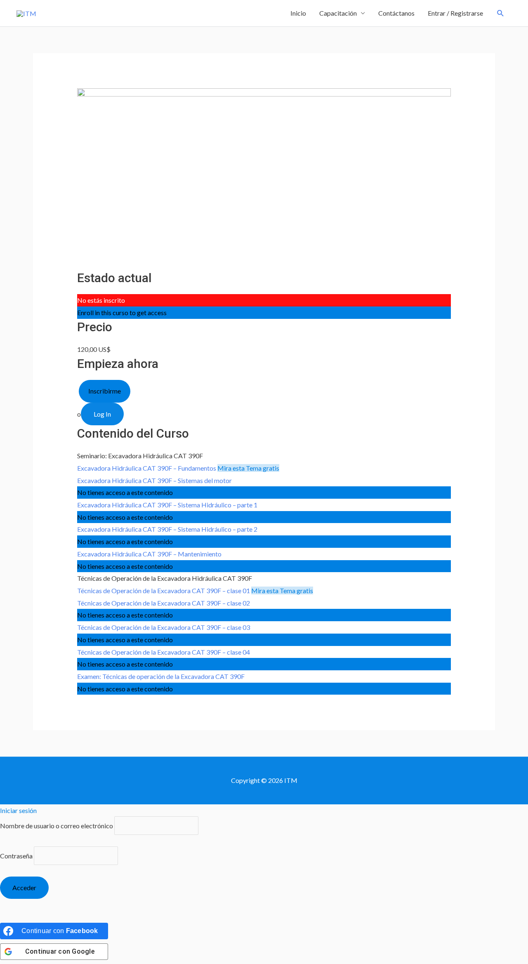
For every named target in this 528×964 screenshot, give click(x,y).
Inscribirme (104, 391)
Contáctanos (396, 13)
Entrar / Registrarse (455, 13)
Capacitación (338, 13)
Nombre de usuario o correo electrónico (56, 826)
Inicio (298, 13)
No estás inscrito (101, 300)
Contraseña (16, 856)
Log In (102, 414)
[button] (500, 13)
